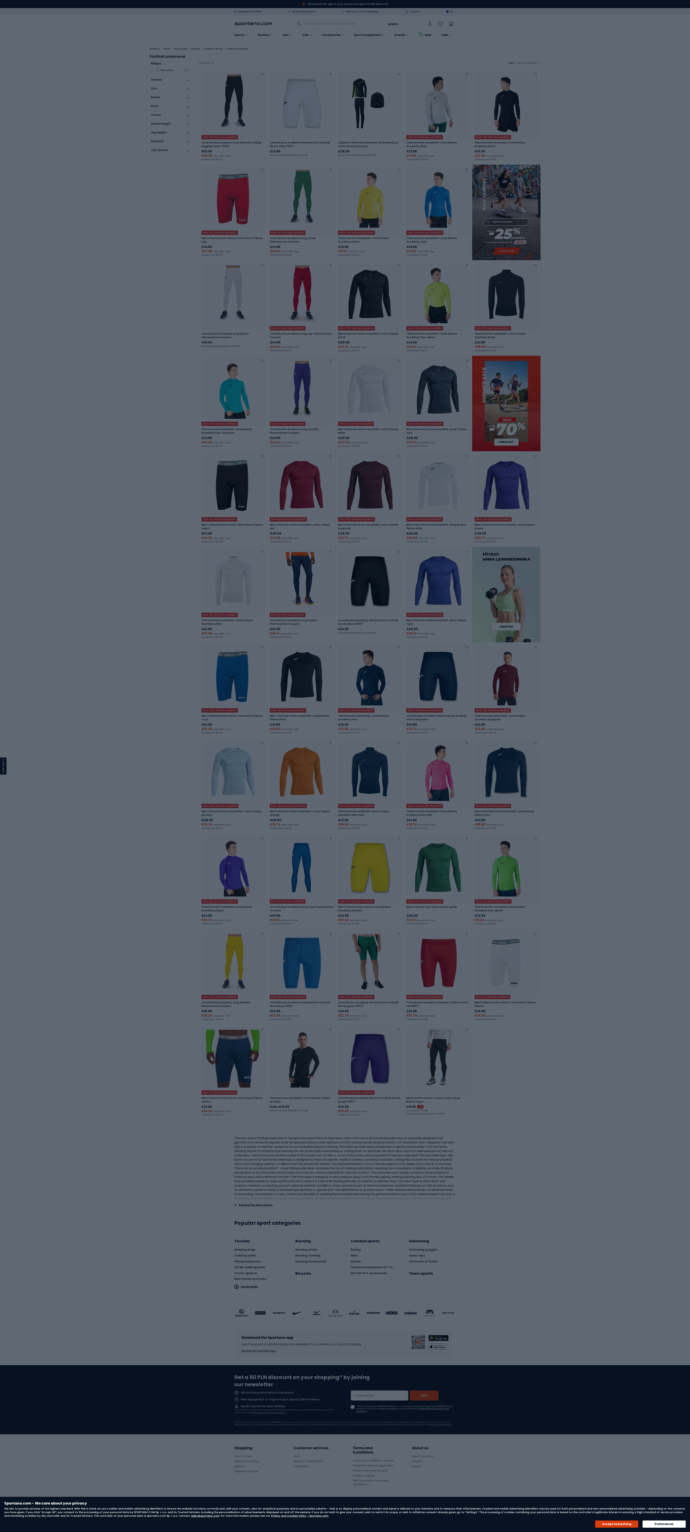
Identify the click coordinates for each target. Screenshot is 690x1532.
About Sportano (422, 1456)
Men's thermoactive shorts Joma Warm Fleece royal (232, 717)
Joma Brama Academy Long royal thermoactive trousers (301, 908)
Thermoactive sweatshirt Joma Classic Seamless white (227, 622)
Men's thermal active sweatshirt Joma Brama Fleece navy (504, 813)
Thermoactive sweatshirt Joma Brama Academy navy (363, 717)
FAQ (296, 1456)
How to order (243, 1456)
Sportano (155, 48)
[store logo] (253, 24)
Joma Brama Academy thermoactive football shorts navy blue (436, 717)
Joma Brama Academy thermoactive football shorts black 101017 (368, 622)
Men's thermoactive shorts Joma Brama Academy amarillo (364, 908)
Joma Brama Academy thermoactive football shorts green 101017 (368, 1004)
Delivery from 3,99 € (250, 11)
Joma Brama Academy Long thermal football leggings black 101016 (231, 144)
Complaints (301, 1466)
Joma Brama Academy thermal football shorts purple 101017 (369, 1099)
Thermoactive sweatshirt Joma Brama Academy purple (226, 908)
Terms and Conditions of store (373, 1460)
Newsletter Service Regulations (269, 1412)
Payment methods (246, 1471)
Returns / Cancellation (308, 1461)
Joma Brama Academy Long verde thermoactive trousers (292, 240)
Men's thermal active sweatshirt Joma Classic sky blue (231, 813)
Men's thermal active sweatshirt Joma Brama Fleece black (299, 717)
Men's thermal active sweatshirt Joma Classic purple (505, 526)
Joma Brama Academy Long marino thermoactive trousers (293, 622)
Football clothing (213, 48)
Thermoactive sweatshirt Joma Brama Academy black (500, 144)
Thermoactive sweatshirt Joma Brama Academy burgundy (500, 717)
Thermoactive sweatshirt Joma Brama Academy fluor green (500, 908)
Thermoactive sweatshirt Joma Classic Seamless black (500, 335)
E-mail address (364, 1395)
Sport (167, 48)
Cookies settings (364, 1475)
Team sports (180, 48)
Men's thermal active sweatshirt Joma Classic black (368, 335)
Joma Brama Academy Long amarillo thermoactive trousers (225, 1004)
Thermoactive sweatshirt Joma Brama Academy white (431, 144)
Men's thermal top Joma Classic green (431, 907)
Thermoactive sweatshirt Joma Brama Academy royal (431, 240)
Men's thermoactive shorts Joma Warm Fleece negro (232, 526)
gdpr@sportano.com (205, 1516)
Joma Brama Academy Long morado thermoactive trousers (294, 431)
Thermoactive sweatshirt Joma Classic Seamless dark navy (363, 813)
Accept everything (617, 1524)
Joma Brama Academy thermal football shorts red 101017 (437, 1004)
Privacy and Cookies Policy (439, 1424)
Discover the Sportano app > (259, 1351)
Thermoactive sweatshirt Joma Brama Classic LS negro (300, 1099)
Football (195, 48)
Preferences (664, 1524)
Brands (400, 35)
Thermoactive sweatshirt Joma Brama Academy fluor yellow (431, 335)
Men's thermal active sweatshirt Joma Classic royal (436, 622)
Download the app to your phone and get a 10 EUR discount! (348, 4)
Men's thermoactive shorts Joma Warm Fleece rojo (232, 240)
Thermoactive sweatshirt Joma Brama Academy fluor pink (431, 813)
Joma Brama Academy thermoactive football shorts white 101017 (300, 144)
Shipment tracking (246, 1461)
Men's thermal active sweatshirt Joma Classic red (300, 526)
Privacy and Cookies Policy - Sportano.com (299, 1516)
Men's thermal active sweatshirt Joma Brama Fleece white (436, 526)
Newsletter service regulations (373, 1465)
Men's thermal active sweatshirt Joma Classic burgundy (368, 526)
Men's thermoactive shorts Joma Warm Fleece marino (232, 1099)
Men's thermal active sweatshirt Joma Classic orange (300, 813)
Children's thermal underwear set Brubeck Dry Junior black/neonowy (368, 144)
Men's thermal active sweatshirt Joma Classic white (368, 431)
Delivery (239, 1466)
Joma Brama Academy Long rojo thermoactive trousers (301, 335)
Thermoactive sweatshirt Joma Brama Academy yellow (363, 240)
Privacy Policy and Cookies (370, 1470)
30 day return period (304, 11)
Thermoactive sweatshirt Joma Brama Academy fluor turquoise (226, 431)
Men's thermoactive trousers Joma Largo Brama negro (433, 1099)
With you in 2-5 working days (362, 11)
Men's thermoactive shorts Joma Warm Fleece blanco (505, 1004)
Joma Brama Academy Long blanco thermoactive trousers (225, 335)
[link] (430, 24)
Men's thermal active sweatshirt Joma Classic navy (436, 431)
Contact (415, 11)
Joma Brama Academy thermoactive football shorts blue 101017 (300, 1004)
